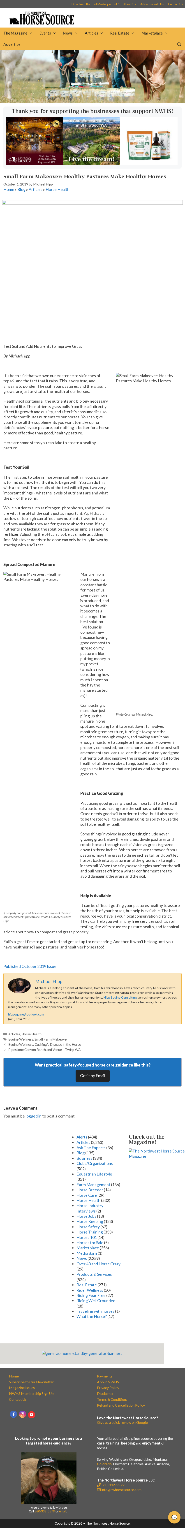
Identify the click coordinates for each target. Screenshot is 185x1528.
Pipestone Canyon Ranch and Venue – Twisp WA (44, 1050)
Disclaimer (105, 1393)
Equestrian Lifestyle (94, 1173)
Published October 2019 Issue (29, 966)
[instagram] (22, 1414)
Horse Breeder (89, 1189)
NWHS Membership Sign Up (31, 1393)
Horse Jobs (86, 1216)
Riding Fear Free (91, 1295)
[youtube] (31, 1414)
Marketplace (152, 33)
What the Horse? (91, 1316)
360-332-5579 (45, 1511)
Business (84, 1158)
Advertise (11, 44)
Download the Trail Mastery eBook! (95, 4)
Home (8, 189)
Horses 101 (86, 1237)
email (62, 1511)
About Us (129, 4)
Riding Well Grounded (95, 1300)
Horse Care (86, 1195)
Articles (91, 33)
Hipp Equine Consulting (120, 997)
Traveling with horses (95, 1311)
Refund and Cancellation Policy (121, 1405)
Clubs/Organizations (94, 1163)
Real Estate (119, 33)
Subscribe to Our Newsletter (31, 1382)
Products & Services (94, 1274)
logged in (33, 1115)
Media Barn (86, 1253)
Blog (21, 189)
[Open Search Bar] (179, 44)
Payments (104, 1376)
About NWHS (108, 1382)
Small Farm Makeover (51, 1039)
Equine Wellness (20, 1039)
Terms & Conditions (112, 1399)
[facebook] (13, 1414)
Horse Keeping (89, 1221)
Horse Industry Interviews (89, 1208)
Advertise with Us (152, 4)
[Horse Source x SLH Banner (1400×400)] (92, 101)
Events (45, 33)
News (68, 33)
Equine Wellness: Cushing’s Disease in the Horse (44, 1044)
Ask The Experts (91, 1147)
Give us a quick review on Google (122, 1422)
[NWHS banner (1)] (34, 163)
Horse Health (57, 189)
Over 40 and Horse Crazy (98, 1263)
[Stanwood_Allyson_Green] (91, 163)
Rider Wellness (89, 1290)
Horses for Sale (89, 1242)
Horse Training (89, 1231)
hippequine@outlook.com (26, 1014)
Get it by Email (92, 1075)
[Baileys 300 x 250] (149, 163)
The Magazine (15, 33)
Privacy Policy (108, 1387)
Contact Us (175, 4)
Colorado (104, 1464)
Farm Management (93, 1184)
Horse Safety (88, 1226)
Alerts (81, 1136)
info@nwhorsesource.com (121, 1489)
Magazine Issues (22, 1387)
